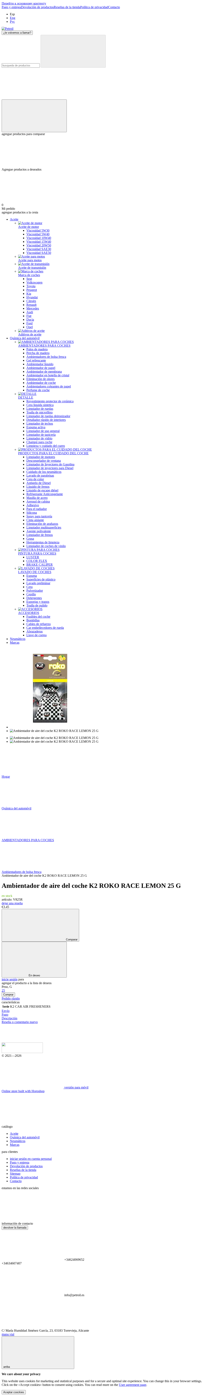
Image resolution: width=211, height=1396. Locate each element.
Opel (29, 327)
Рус (12, 21)
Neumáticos (17, 639)
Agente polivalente (38, 531)
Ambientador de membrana (44, 371)
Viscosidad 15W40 (38, 241)
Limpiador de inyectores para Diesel (49, 468)
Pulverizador (34, 590)
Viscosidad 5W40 (37, 234)
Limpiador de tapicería (41, 434)
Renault (31, 304)
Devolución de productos (37, 7)
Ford (29, 323)
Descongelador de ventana (43, 460)
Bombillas (33, 620)
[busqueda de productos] (73, 51)
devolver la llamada (14, 1227)
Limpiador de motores (40, 457)
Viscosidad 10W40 (38, 238)
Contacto (114, 7)
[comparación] (34, 115)
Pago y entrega (11, 7)
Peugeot (31, 290)
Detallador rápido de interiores (46, 420)
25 (3, 990)
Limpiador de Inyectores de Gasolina (50, 464)
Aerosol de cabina (38, 501)
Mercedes (32, 308)
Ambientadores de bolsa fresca (46, 356)
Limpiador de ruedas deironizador (48, 416)
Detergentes (34, 598)
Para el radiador (36, 509)
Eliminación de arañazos (42, 523)
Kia (28, 293)
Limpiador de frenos (39, 535)
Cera (29, 587)
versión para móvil (75, 1087)
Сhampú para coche (39, 442)
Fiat (28, 316)
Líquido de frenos (37, 486)
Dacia (30, 319)
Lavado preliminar (38, 583)
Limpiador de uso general (43, 431)
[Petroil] (22, 1052)
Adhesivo (32, 505)
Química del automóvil (25, 338)
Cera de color (35, 479)
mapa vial (8, 1334)
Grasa (30, 538)
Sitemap (15, 1173)
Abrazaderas (34, 631)
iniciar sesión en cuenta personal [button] (31, 1158)
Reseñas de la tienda (67, 7)
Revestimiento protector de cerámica (50, 401)
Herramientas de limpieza (42, 542)
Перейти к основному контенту (24, 3)
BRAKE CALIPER (39, 564)
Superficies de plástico (40, 579)
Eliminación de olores (40, 379)
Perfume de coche (38, 390)
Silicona (31, 512)
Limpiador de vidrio (39, 438)
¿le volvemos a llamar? (17, 32)
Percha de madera (37, 353)
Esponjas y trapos (37, 601)
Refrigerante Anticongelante (44, 494)
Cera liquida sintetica (40, 405)
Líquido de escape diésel (42, 490)
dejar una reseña (12, 903)
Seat (29, 278)
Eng (12, 18)
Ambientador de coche (41, 382)
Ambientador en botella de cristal (47, 375)
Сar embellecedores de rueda (45, 627)
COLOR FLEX (36, 561)
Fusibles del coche (38, 616)
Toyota (30, 286)
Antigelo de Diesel (38, 483)
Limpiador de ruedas (39, 408)
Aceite (14, 219)
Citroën (31, 301)
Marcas (14, 642)
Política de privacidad (94, 7)
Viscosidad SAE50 (38, 252)
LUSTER (32, 557)
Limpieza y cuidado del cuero (45, 446)
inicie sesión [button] (10, 979)
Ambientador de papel (40, 368)
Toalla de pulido (36, 605)
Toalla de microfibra (39, 412)
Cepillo (31, 594)
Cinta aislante (35, 520)
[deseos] (105, 152)
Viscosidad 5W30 (37, 230)
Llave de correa (36, 635)
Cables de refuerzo (38, 624)
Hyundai (32, 297)
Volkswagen (34, 282)
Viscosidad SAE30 (38, 249)
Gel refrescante (36, 360)
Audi (29, 312)
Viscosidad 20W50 (38, 245)
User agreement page (132, 1385)
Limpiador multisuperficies (43, 527)
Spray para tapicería (39, 516)
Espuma (31, 575)
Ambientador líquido (39, 364)
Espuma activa (35, 427)
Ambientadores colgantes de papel (48, 386)
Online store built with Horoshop (23, 1091)
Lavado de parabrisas (40, 475)
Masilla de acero (37, 497)
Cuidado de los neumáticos (43, 472)
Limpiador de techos (39, 423)
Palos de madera (37, 349)
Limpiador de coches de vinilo (46, 546)
